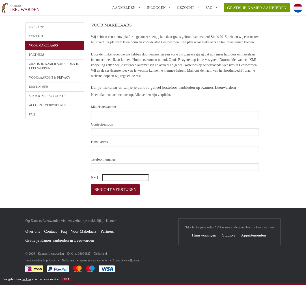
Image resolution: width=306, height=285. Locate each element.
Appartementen (253, 235)
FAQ (209, 7)
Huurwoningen (204, 235)
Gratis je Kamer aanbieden (257, 8)
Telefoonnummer (103, 159)
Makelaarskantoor (103, 107)
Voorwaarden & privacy (49, 77)
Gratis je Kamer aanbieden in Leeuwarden (54, 66)
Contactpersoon (102, 124)
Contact (36, 36)
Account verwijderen (48, 105)
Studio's (228, 235)
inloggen (156, 7)
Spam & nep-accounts (47, 96)
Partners (37, 54)
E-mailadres (99, 142)
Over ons (37, 27)
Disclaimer (38, 86)
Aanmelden (124, 7)
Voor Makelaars (43, 45)
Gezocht (185, 7)
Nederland (100, 253)
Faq (64, 231)
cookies (26, 279)
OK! (65, 279)
